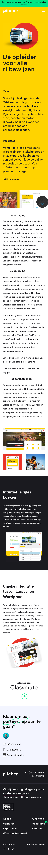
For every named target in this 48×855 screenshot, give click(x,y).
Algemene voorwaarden (36, 844)
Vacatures (38, 823)
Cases (7, 818)
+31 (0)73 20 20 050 (35, 772)
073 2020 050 (14, 750)
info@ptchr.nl (14, 744)
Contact (37, 828)
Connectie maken (16, 755)
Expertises (10, 828)
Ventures (9, 823)
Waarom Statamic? (15, 833)
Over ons (38, 818)
